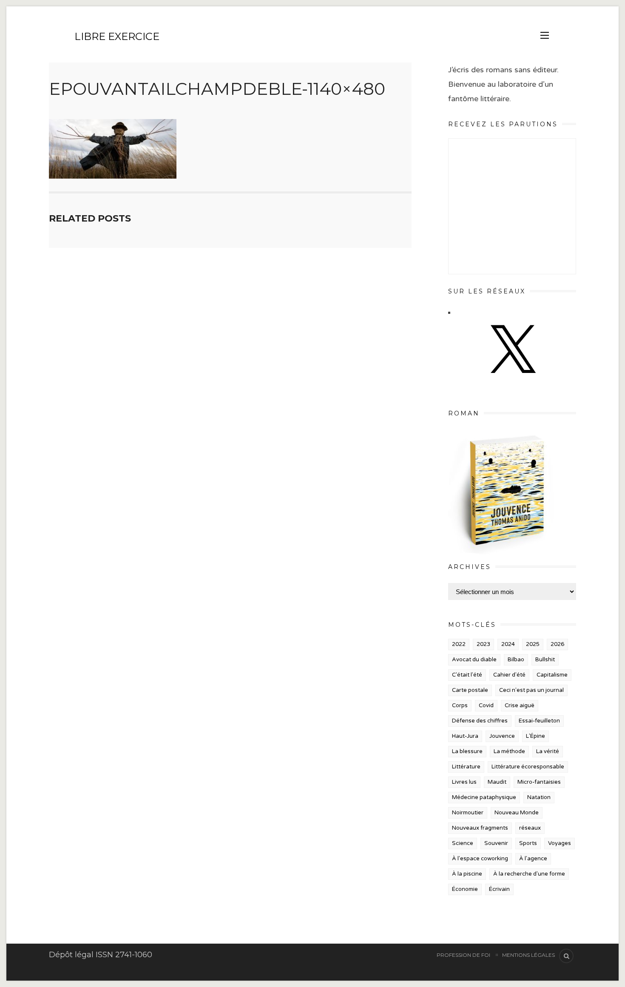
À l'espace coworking (480, 858)
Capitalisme (552, 674)
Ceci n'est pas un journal (531, 690)
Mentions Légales (528, 955)
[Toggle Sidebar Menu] (544, 35)
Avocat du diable (474, 659)
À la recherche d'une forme (529, 873)
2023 (483, 644)
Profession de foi (463, 955)
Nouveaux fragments (480, 828)
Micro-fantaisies (539, 782)
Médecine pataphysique (484, 797)
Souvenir (496, 843)
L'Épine (535, 736)
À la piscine (467, 873)
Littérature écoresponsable (527, 766)
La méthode (509, 751)
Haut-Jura (465, 736)
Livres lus (464, 782)
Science (462, 843)
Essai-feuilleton (539, 720)
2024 (508, 644)
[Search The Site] (566, 956)
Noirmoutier (467, 812)
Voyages (559, 843)
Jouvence (502, 736)
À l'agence (533, 858)
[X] (512, 381)
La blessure (467, 751)
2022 (459, 644)
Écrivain (499, 889)
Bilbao (516, 659)
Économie (465, 889)
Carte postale (470, 690)
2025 (533, 644)
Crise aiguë (519, 705)
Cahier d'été (509, 674)
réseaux (530, 828)
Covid (486, 705)
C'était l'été (467, 674)
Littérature (466, 766)
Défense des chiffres (480, 720)
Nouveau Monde (516, 812)
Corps (460, 705)
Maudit (497, 782)
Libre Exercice (116, 36)
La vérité (547, 751)
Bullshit (545, 659)
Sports (528, 843)
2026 (557, 644)
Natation (539, 797)
